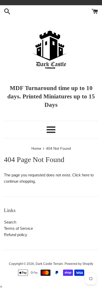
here (85, 175)
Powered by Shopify (79, 264)
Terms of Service (18, 228)
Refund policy (15, 234)
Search (10, 222)
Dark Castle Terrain (49, 264)
